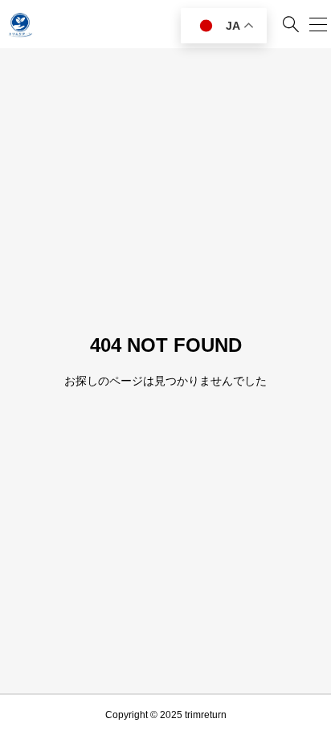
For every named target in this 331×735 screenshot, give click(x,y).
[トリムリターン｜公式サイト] (20, 24)
